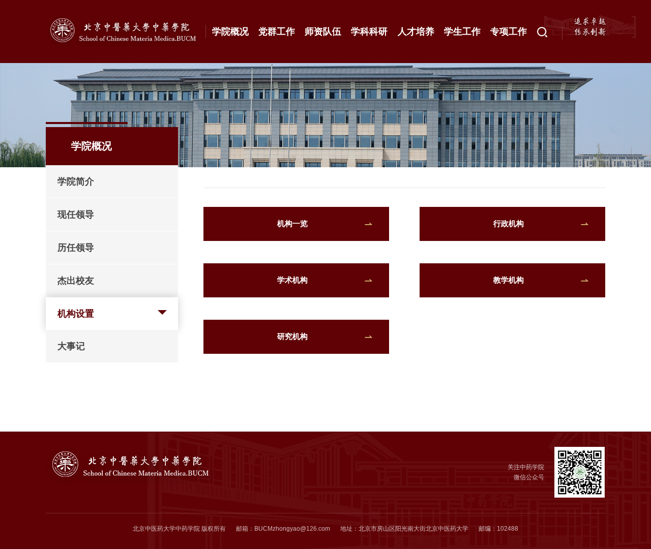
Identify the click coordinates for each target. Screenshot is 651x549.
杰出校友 (75, 281)
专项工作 (508, 31)
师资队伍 (323, 31)
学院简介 (75, 181)
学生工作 (462, 31)
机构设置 (75, 314)
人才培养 (416, 31)
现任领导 (75, 214)
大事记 (71, 346)
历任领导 (75, 247)
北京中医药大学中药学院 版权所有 (179, 528)
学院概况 (230, 31)
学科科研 (369, 31)
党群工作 (276, 31)
